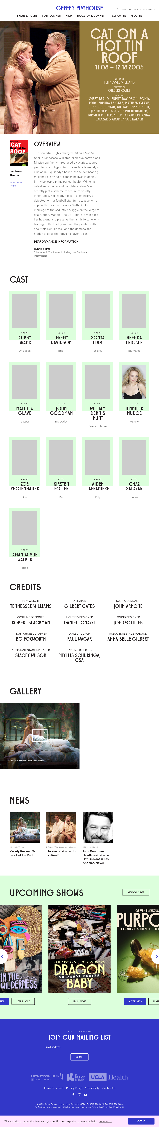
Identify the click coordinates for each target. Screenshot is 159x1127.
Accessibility (92, 1087)
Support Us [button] (119, 16)
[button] (116, 9)
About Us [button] (136, 16)
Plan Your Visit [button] (51, 16)
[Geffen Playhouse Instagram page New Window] (79, 1094)
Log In (123, 9)
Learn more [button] (105, 1121)
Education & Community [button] (92, 16)
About (13, 30)
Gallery (44, 30)
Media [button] (69, 16)
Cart (130, 9)
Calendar (136, 892)
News (55, 30)
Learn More (79, 1001)
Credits (33, 30)
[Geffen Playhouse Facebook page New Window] (73, 1094)
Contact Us (108, 1087)
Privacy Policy (74, 1087)
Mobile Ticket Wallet (145, 9)
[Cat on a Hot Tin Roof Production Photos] (40, 735)
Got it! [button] (141, 1121)
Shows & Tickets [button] (27, 16)
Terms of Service (53, 1087)
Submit (79, 1057)
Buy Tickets (135, 1001)
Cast (22, 30)
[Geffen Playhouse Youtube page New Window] (85, 1094)
